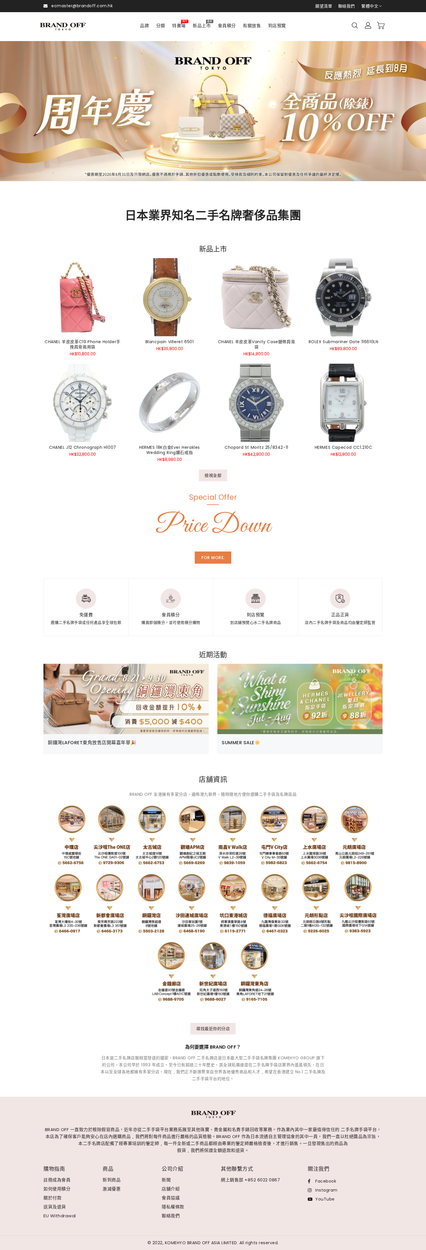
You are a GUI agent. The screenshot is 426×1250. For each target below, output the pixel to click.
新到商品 (112, 1180)
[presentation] (24, 118)
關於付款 (52, 1198)
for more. (213, 557)
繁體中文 (369, 6)
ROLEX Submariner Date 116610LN (343, 341)
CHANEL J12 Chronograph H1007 (82, 447)
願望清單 (323, 6)
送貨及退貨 (54, 1207)
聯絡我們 (346, 6)
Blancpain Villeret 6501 (169, 341)
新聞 (166, 1180)
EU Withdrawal (59, 1216)
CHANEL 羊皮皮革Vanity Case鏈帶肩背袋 (256, 344)
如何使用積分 (56, 1189)
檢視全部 (213, 475)
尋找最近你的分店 (213, 1029)
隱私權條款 (173, 1207)
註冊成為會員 (56, 1180)
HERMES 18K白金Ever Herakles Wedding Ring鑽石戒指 (169, 450)
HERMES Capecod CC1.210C (343, 447)
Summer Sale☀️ (241, 742)
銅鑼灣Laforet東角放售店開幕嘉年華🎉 (92, 742)
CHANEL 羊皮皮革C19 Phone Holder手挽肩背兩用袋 (83, 344)
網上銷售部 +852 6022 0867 (250, 1180)
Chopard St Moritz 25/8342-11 (256, 447)
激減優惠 (112, 1189)
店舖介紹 (171, 1189)
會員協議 (171, 1198)
